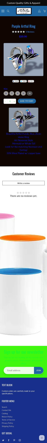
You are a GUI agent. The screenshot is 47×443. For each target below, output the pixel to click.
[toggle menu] (3, 11)
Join (38, 370)
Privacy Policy (7, 423)
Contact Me (6, 410)
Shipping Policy (8, 426)
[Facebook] (9, 440)
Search (4, 407)
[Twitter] (3, 440)
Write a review (23, 183)
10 (30, 93)
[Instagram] (20, 440)
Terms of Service (8, 420)
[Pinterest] (14, 440)
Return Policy (7, 417)
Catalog (5, 413)
